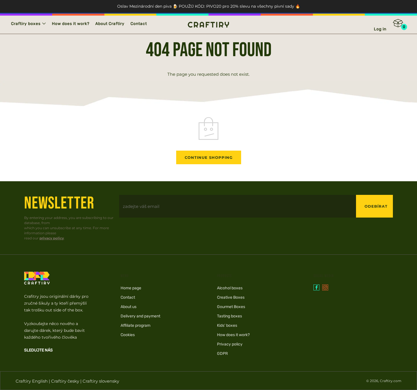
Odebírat (376, 206)
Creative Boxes (231, 297)
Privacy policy (230, 344)
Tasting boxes (229, 316)
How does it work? (70, 23)
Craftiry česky (65, 381)
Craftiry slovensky (101, 381)
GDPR (222, 353)
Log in (380, 29)
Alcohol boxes (230, 288)
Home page (131, 288)
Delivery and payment (140, 316)
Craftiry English (32, 381)
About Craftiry (110, 23)
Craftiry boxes (26, 23)
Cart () (401, 25)
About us (128, 306)
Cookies (128, 334)
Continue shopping (209, 157)
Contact (138, 23)
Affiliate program (135, 325)
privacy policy (51, 238)
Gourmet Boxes (231, 306)
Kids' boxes (227, 325)
